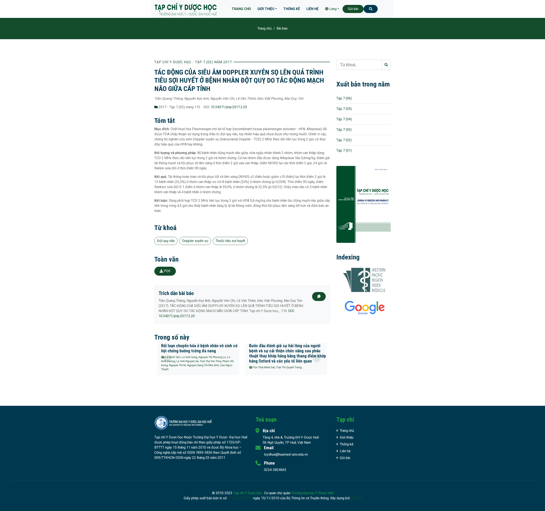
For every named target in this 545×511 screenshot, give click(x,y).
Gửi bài (353, 9)
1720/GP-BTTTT (240, 498)
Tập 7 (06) (344, 98)
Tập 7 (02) (344, 140)
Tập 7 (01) (344, 150)
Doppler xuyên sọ (195, 241)
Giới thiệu (265, 9)
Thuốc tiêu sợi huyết (230, 241)
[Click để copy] (319, 296)
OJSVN (356, 498)
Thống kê (291, 9)
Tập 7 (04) (344, 119)
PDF (167, 271)
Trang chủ (241, 9)
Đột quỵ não (166, 241)
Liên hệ (312, 9)
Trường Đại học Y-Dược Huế (312, 493)
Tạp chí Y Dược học (248, 493)
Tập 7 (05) (344, 109)
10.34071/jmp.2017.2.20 (229, 107)
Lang (332, 9)
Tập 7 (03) (344, 130)
